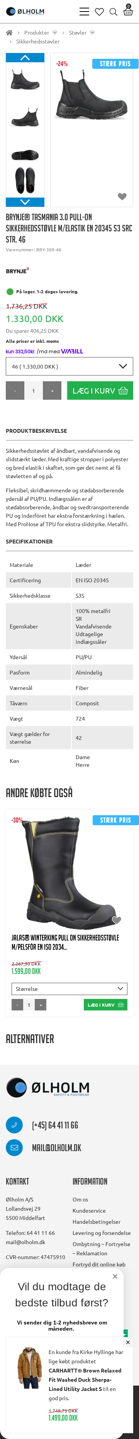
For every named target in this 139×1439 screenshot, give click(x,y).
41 (22, 876)
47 (60, 892)
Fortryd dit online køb (99, 1264)
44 (79, 876)
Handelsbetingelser (96, 1221)
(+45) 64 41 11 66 (54, 1126)
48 (79, 892)
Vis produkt (69, 853)
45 (98, 876)
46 (117, 876)
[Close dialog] (115, 1276)
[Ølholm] (48, 1088)
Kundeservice (89, 1210)
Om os (80, 1199)
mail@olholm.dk (56, 1149)
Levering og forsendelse (102, 1232)
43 (60, 876)
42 (41, 876)
